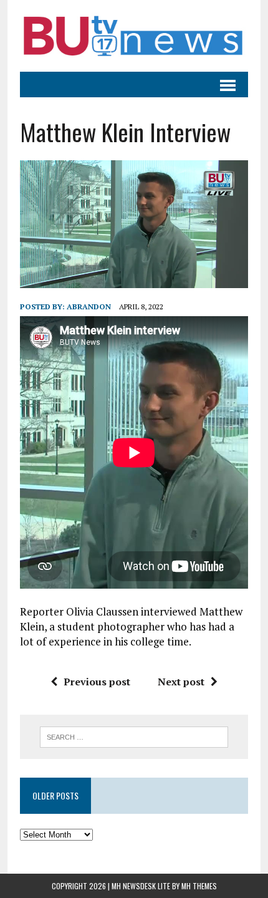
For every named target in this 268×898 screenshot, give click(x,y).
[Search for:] (134, 736)
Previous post (97, 681)
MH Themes (199, 886)
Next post (181, 681)
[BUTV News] (134, 35)
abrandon (89, 306)
